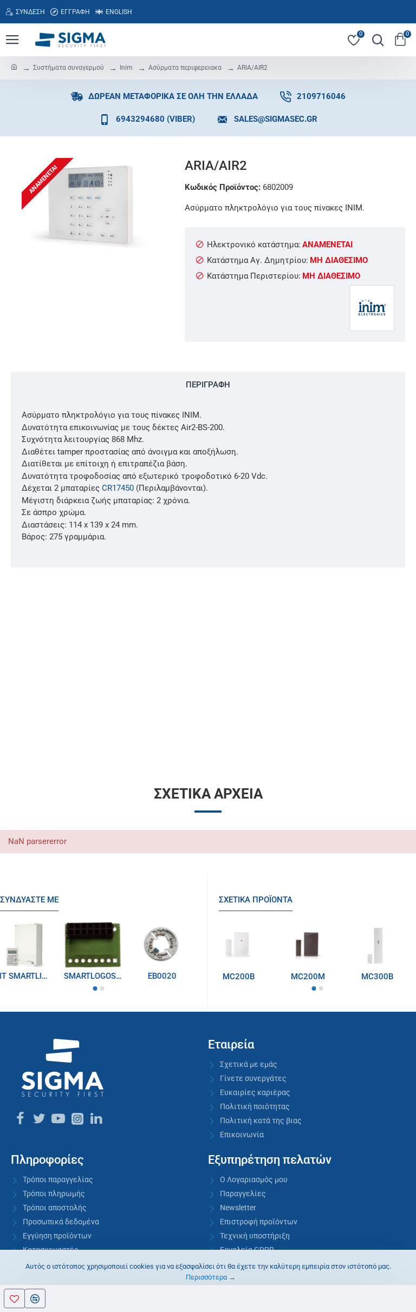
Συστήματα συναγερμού (68, 67)
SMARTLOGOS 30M (98, 976)
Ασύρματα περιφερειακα (185, 67)
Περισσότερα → (211, 1277)
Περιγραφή (208, 385)
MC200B (248, 976)
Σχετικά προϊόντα (255, 900)
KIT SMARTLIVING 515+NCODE (29, 976)
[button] (95, 988)
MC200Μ (318, 976)
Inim (126, 67)
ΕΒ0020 (167, 976)
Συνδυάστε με (29, 900)
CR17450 (118, 488)
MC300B (387, 976)
